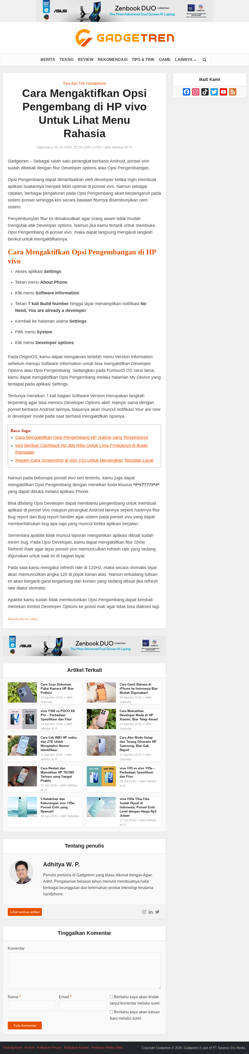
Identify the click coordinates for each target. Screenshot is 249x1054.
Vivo (35, 619)
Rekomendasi (112, 60)
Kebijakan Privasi (49, 1047)
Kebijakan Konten (76, 1047)
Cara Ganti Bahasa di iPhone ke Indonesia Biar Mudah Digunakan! (139, 689)
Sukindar (47, 702)
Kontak (30, 1047)
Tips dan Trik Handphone (84, 83)
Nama (14, 997)
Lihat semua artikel (24, 912)
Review (85, 60)
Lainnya (184, 60)
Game (165, 60)
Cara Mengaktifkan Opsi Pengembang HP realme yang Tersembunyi (81, 437)
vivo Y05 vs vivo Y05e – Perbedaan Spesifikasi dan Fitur (137, 772)
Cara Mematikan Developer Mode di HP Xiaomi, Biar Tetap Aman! (139, 715)
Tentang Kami (12, 1047)
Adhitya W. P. (122, 147)
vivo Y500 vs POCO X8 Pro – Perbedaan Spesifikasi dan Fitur (58, 715)
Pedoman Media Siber (107, 1047)
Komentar (16, 948)
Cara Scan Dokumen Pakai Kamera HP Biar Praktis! (57, 689)
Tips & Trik (143, 60)
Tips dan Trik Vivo (19, 619)
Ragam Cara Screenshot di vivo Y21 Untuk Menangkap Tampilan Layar (84, 460)
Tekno (66, 60)
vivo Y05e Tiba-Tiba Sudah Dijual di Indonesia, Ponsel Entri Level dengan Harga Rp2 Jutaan (138, 807)
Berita (48, 60)
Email (65, 997)
